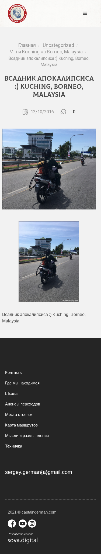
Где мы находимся (22, 383)
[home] (16, 13)
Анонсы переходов (22, 404)
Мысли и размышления (27, 435)
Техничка (13, 446)
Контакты (14, 372)
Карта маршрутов (21, 425)
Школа (11, 393)
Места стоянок (19, 414)
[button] (85, 13)
